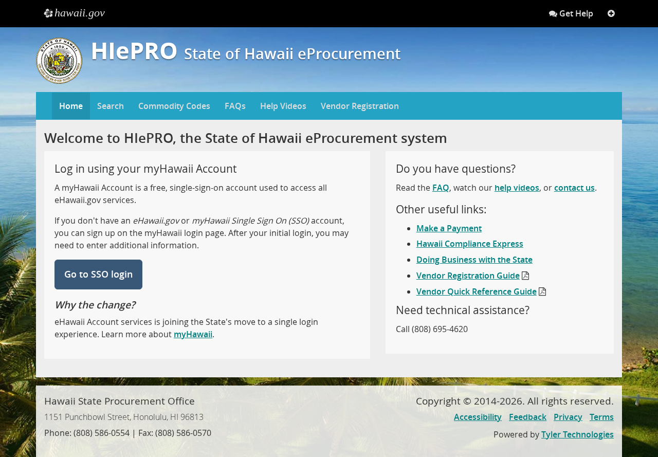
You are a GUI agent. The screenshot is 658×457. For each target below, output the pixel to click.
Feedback (527, 417)
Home (71, 106)
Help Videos (283, 106)
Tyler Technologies (577, 434)
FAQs (235, 106)
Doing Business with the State (474, 259)
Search (110, 106)
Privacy (568, 417)
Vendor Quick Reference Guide (476, 291)
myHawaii (193, 334)
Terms (602, 417)
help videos (517, 187)
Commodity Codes (174, 106)
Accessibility (478, 417)
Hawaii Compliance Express (469, 243)
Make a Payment (449, 228)
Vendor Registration (360, 106)
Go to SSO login (98, 274)
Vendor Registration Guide (468, 275)
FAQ (440, 187)
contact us (574, 187)
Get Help (575, 13)
